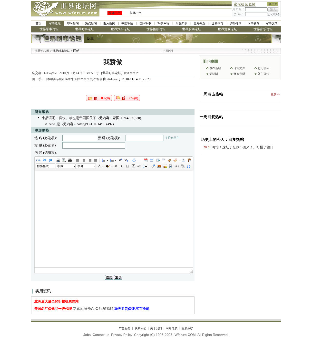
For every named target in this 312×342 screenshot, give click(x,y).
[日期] (145, 160)
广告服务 (124, 328)
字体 (60, 166)
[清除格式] (153, 166)
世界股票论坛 (191, 29)
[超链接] (176, 166)
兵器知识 (181, 23)
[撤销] (44, 160)
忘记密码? (273, 14)
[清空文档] (163, 160)
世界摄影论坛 (156, 29)
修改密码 (239, 74)
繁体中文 (136, 13)
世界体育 (217, 23)
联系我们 (140, 328)
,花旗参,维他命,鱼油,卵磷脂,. (92, 309)
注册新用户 (172, 138)
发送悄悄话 (131, 73)
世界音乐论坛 (263, 29)
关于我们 (156, 328)
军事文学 (272, 23)
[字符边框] (133, 166)
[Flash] (170, 166)
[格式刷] (169, 160)
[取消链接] (182, 166)
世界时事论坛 (84, 29)
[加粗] (115, 166)
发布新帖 (215, 68)
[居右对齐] (89, 160)
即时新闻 (73, 23)
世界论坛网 (42, 51)
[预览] (63, 160)
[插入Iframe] (157, 160)
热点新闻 (91, 23)
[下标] (125, 160)
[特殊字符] (188, 166)
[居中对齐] (83, 160)
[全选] (183, 160)
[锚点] (133, 160)
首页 (38, 23)
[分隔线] (139, 160)
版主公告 (263, 74)
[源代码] (38, 160)
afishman (112, 79)
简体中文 (114, 13)
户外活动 (236, 23)
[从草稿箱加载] (189, 160)
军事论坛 (55, 23)
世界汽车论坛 (120, 29)
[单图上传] (158, 166)
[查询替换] (69, 160)
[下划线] (127, 166)
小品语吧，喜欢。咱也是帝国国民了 (69, 118)
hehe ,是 (54, 124)
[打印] (58, 160)
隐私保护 (187, 328)
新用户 (273, 4)
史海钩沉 (199, 23)
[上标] (119, 160)
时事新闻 (254, 23)
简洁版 (213, 74)
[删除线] (138, 166)
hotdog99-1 (51, 73)
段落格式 (43, 166)
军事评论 (163, 23)
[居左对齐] (77, 160)
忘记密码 (263, 68)
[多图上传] (164, 166)
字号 (80, 166)
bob (99, 38)
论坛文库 (239, 68)
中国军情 (127, 23)
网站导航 (171, 328)
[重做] (50, 160)
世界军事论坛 (48, 29)
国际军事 (145, 23)
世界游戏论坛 (227, 29)
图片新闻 (109, 23)
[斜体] (121, 166)
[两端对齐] (95, 160)
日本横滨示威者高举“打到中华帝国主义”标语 (73, 79)
